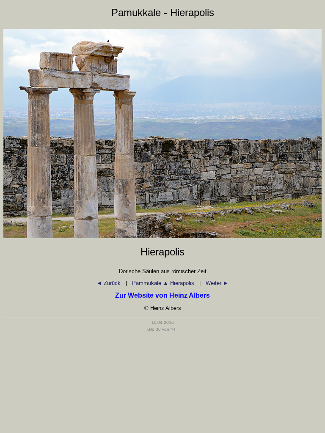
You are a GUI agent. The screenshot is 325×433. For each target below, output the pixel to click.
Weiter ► (217, 283)
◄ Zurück (109, 283)
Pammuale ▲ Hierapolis (163, 283)
